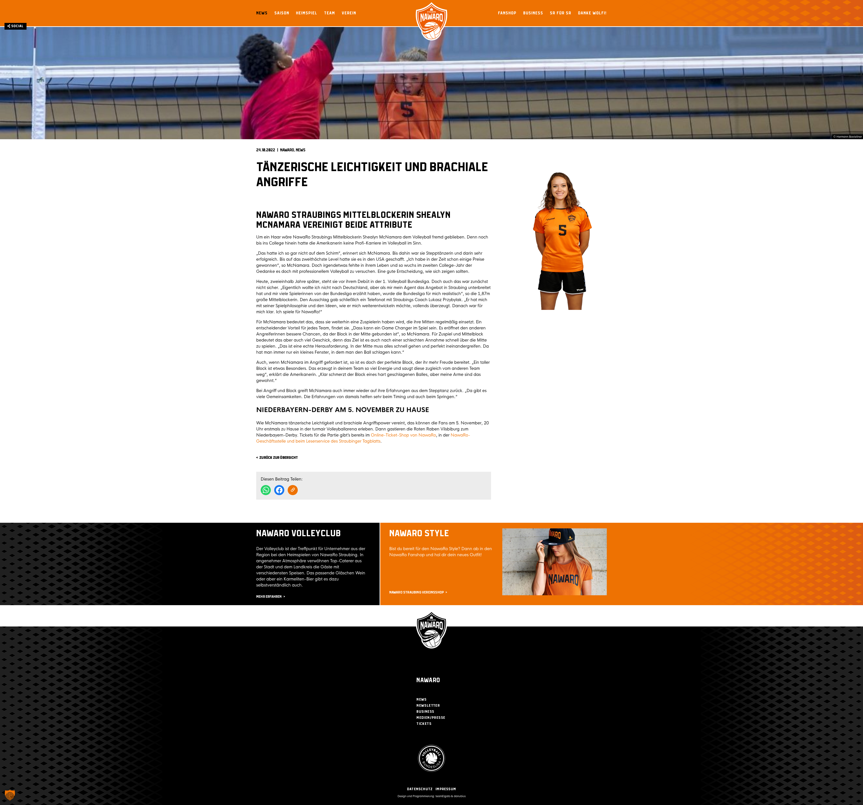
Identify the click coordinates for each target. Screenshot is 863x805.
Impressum (446, 789)
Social (17, 26)
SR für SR (560, 13)
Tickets (424, 724)
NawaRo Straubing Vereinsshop (416, 592)
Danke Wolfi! (592, 13)
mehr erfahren (269, 596)
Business (533, 13)
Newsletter (428, 705)
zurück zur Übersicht (278, 457)
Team (329, 13)
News (262, 13)
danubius (460, 796)
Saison (281, 13)
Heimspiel (306, 13)
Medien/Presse (430, 717)
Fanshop (507, 13)
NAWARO (287, 150)
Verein (349, 13)
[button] (10, 795)
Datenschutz (420, 789)
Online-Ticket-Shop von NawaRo (403, 435)
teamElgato (443, 796)
